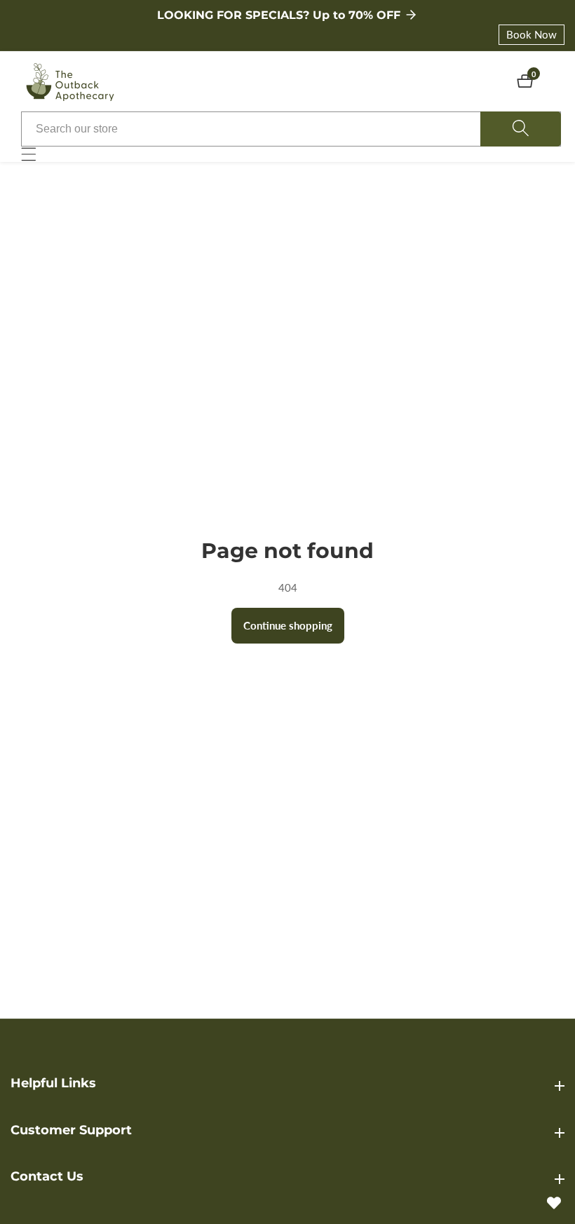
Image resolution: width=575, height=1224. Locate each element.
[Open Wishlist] (554, 1203)
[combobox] (291, 129)
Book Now (531, 34)
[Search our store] (521, 129)
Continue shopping (287, 625)
